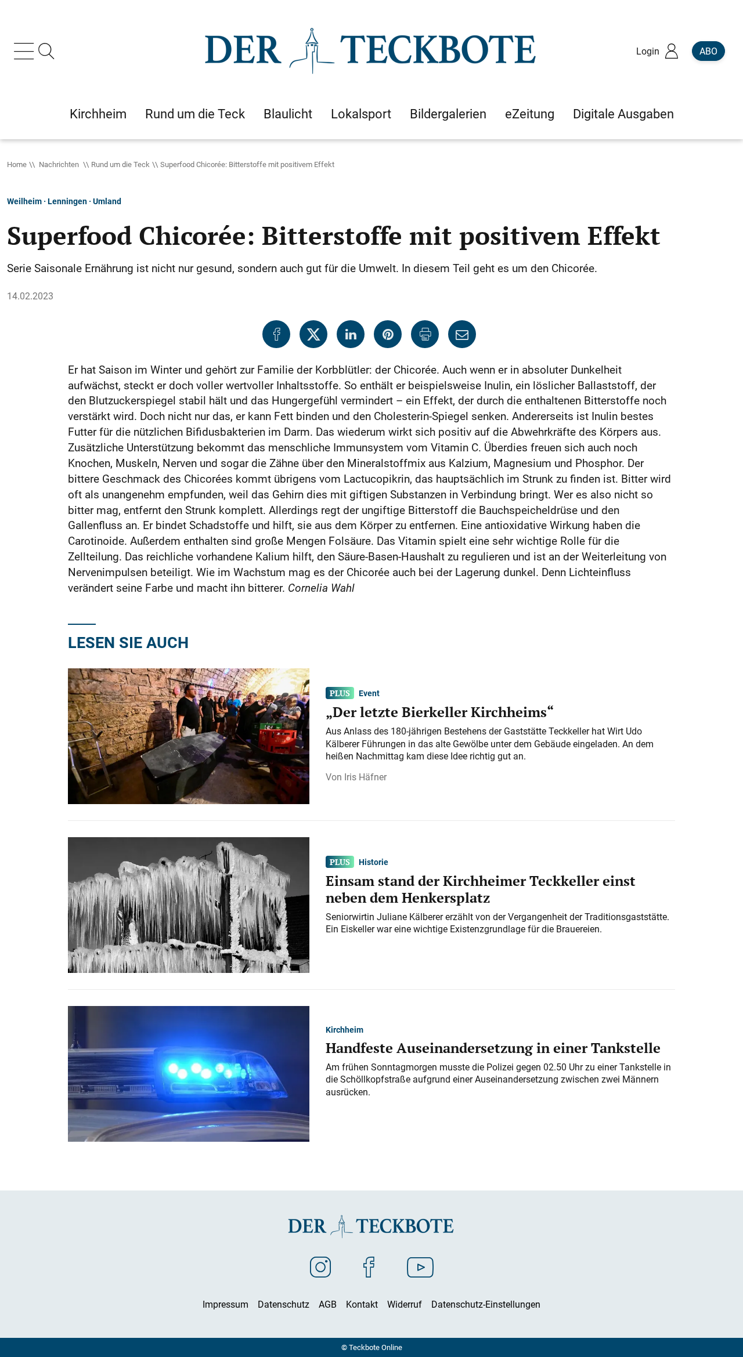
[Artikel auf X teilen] (313, 334)
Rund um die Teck (120, 164)
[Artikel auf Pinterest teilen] (388, 334)
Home (17, 164)
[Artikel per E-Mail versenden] (462, 334)
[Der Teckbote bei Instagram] (320, 1266)
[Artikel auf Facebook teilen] (276, 334)
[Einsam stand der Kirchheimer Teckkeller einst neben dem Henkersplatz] (188, 904)
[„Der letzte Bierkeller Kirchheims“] (188, 735)
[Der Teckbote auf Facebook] (368, 1266)
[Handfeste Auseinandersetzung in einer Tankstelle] (188, 1073)
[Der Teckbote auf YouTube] (420, 1266)
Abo (708, 51)
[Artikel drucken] (425, 334)
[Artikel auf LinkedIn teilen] (351, 334)
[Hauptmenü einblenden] (26, 51)
